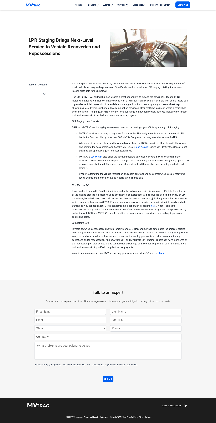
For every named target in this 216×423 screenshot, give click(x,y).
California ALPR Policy (118, 417)
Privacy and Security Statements (96, 417)
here (161, 253)
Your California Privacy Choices (139, 417)
